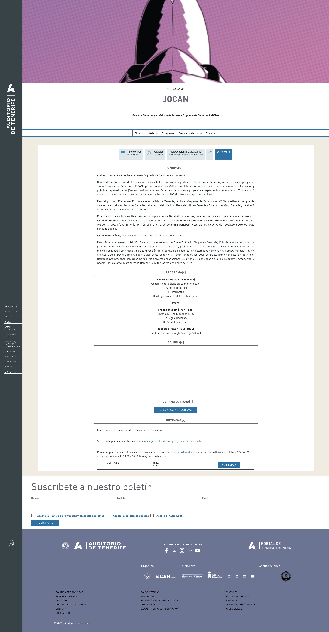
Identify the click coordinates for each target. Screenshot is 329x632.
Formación (10, 351)
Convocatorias (150, 592)
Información (11, 361)
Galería (153, 133)
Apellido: (121, 498)
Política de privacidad (69, 592)
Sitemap (60, 608)
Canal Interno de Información (160, 608)
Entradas (211, 133)
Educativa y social (10, 335)
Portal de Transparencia (71, 604)
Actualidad (10, 356)
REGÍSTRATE (45, 522)
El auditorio (11, 311)
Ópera (8, 322)
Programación (12, 306)
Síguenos (231, 600)
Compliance (148, 604)
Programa (168, 133)
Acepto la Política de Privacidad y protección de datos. (71, 515)
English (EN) (10, 372)
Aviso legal (63, 600)
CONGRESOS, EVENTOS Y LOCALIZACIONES (12, 344)
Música (8, 317)
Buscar (8, 367)
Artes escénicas (10, 328)
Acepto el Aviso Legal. (170, 515)
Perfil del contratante (240, 604)
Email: (205, 498)
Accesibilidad (234, 608)
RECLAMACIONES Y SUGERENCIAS (159, 600)
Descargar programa (175, 409)
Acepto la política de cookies (131, 515)
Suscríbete (148, 596)
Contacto (231, 592)
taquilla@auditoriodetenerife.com (192, 452)
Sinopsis (140, 133)
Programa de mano (190, 133)
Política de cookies (237, 596)
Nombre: (35, 498)
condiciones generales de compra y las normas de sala (169, 441)
